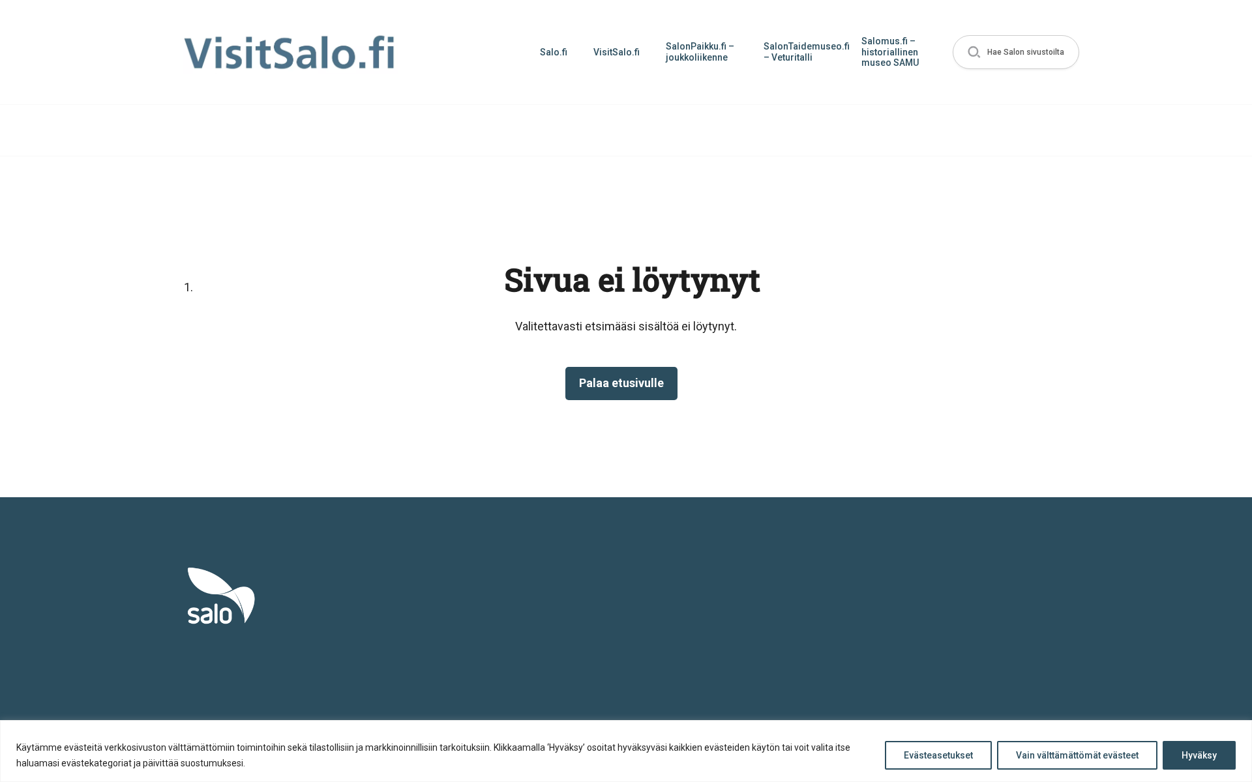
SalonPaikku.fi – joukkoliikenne (700, 52)
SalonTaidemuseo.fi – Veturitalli (806, 52)
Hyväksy (1199, 755)
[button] (1016, 52)
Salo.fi (553, 52)
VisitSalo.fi (616, 52)
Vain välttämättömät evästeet (1077, 755)
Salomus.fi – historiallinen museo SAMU (890, 52)
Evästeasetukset (938, 755)
